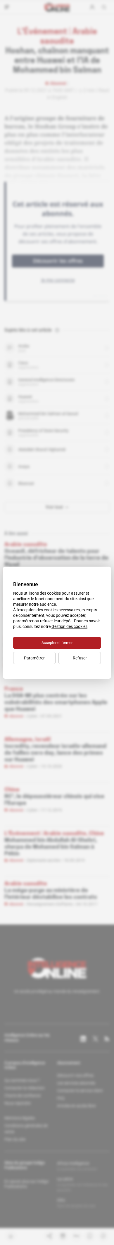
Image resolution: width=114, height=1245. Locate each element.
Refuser (80, 658)
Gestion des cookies (69, 626)
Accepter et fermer (57, 642)
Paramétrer (34, 658)
